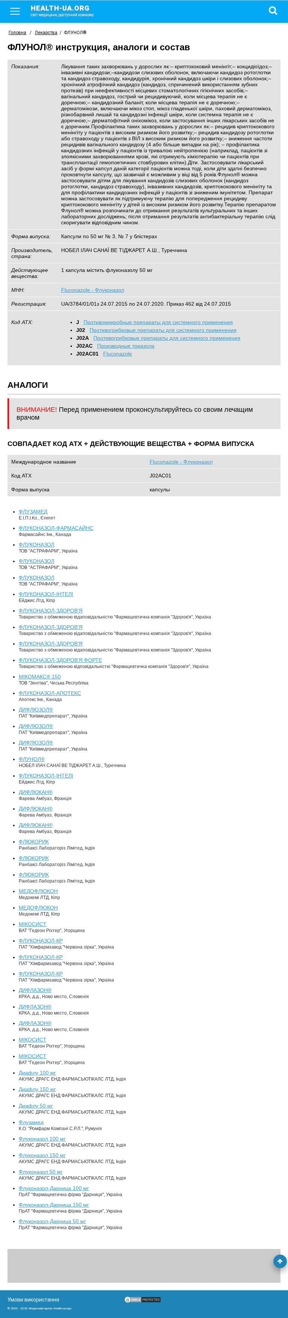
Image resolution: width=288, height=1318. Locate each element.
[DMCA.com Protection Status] (142, 1301)
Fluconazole (117, 354)
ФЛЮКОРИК (34, 842)
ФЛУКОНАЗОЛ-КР (41, 941)
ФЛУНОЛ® (32, 759)
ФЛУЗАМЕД (33, 512)
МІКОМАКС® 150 (40, 677)
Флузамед (31, 1122)
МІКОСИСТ (32, 924)
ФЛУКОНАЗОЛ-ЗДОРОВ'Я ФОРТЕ (60, 660)
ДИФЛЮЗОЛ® (36, 710)
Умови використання (33, 1300)
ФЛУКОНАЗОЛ (36, 545)
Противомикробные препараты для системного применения (158, 322)
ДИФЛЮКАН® (35, 792)
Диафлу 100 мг (37, 1073)
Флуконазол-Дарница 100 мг (54, 1188)
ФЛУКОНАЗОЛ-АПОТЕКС (50, 693)
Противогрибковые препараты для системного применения (163, 330)
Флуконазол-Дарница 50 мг (52, 1221)
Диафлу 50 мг (36, 1106)
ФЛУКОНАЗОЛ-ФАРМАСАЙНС (56, 528)
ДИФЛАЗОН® (35, 990)
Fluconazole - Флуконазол (92, 290)
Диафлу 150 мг (37, 1089)
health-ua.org (62, 10)
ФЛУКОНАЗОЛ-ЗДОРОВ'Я (50, 611)
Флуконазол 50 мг (41, 1172)
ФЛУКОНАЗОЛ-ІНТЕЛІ (46, 594)
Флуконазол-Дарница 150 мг (54, 1205)
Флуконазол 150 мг (42, 1155)
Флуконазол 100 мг (42, 1139)
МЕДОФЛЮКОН (38, 891)
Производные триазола (125, 346)
